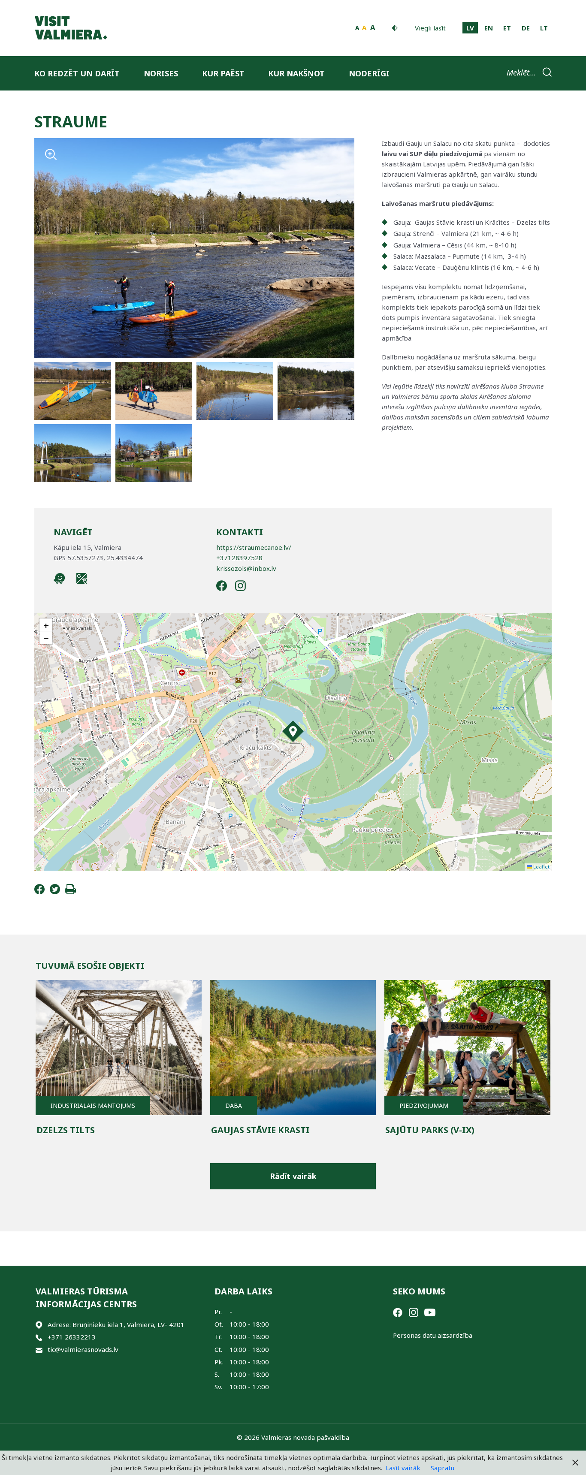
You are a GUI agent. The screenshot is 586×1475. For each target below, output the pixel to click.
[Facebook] (39, 891)
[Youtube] (429, 1311)
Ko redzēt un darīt (77, 73)
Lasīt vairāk (403, 1467)
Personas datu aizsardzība (432, 1335)
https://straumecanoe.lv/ (253, 547)
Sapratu (442, 1467)
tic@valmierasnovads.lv (83, 1349)
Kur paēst (223, 73)
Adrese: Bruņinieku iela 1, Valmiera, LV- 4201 (116, 1324)
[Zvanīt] (39, 1337)
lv (470, 28)
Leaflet (541, 866)
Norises (161, 73)
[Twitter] (55, 891)
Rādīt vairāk (293, 1176)
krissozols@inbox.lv (246, 568)
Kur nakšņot (296, 73)
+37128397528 (239, 557)
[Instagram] (413, 1311)
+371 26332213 (72, 1337)
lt (544, 28)
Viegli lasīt (430, 28)
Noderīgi (369, 73)
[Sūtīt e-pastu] (39, 1349)
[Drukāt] (70, 891)
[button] (293, 731)
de (526, 28)
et (507, 28)
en (488, 28)
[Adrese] (39, 1324)
